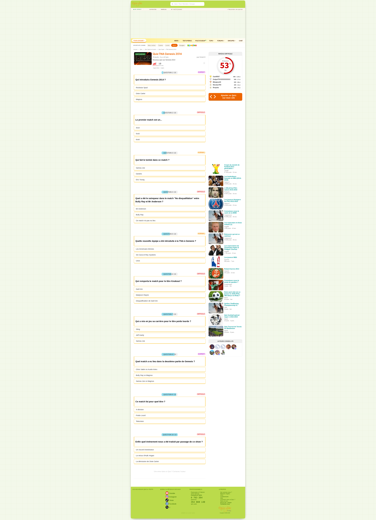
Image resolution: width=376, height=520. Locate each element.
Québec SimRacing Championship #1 (231, 304)
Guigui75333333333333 (221, 79)
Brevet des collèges (226, 502)
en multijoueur (176, 9)
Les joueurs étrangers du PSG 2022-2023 (232, 200)
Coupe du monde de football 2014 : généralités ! (232, 166)
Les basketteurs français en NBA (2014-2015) (232, 178)
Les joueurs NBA (230, 257)
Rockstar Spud (142, 88)
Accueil (135, 49)
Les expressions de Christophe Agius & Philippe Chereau (231, 247)
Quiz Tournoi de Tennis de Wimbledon (233, 327)
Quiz (141, 49)
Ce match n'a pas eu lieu (145, 221)
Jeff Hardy (140, 335)
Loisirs (167, 45)
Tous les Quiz (138, 40)
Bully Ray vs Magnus (144, 375)
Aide (221, 498)
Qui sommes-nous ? (226, 492)
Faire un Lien (224, 501)
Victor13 (202, 57)
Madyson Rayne (142, 295)
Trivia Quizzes (195, 493)
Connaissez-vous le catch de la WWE (231, 212)
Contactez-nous (225, 504)
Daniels (139, 174)
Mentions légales (225, 493)
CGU (221, 495)
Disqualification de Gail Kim (147, 301)
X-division (140, 410)
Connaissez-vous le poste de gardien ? (231, 281)
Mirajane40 (217, 82)
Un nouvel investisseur (145, 450)
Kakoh (226, 319)
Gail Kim (139, 289)
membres (163, 9)
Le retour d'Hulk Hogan (145, 456)
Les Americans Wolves (145, 249)
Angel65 (226, 226)
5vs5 (138, 134)
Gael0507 (216, 76)
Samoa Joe (140, 168)
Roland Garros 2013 (231, 269)
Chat (241, 41)
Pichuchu (227, 192)
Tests (187, 41)
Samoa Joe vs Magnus (145, 381)
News (176, 41)
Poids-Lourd (141, 415)
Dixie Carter (140, 93)
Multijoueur (200, 41)
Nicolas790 (217, 85)
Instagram (173, 497)
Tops (211, 41)
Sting (138, 329)
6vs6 (138, 140)
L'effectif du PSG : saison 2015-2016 (231, 189)
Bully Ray (139, 215)
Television (140, 421)
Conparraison (228, 215)
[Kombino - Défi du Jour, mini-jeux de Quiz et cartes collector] (191, 45)
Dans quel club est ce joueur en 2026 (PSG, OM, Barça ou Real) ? (232, 293)
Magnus (139, 99)
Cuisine (160, 45)
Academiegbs (228, 284)
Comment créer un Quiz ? (227, 499)
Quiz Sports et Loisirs (150, 49)
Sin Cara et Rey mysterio (146, 255)
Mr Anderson (141, 209)
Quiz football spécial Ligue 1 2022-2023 (231, 316)
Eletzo (226, 297)
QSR (225, 307)
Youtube (172, 493)
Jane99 (226, 170)
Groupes (231, 41)
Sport (174, 45)
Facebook (172, 504)
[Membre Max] (235, 349)
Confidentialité (224, 496)
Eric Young (140, 180)
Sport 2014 (156, 68)
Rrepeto (216, 87)
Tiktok (171, 500)
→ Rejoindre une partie (234, 9)
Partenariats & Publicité (198, 492)
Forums (220, 41)
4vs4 (138, 128)
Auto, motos (152, 45)
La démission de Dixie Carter (147, 461)
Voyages (182, 45)
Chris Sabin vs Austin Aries (146, 369)
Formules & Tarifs (196, 495)
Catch (162, 68)
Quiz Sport (161, 49)
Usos (138, 261)
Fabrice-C (227, 182)
